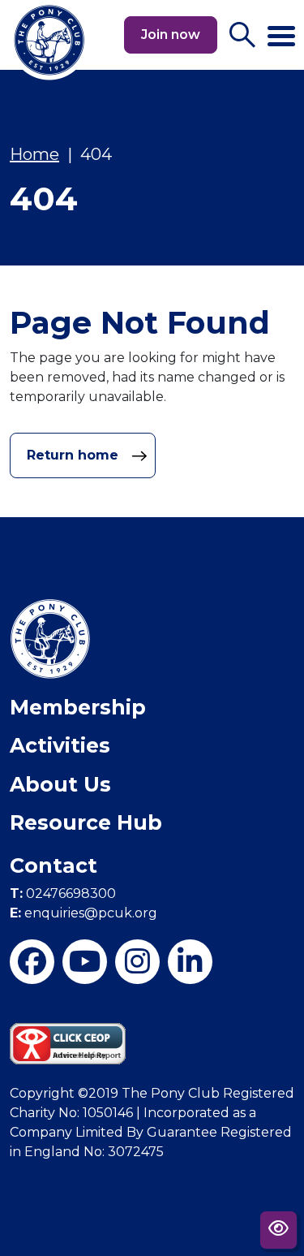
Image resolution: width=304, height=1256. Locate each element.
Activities (60, 745)
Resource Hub (86, 822)
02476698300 (63, 893)
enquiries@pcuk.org (83, 913)
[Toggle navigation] (281, 29)
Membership (78, 707)
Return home (74, 455)
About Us (60, 784)
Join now (170, 34)
